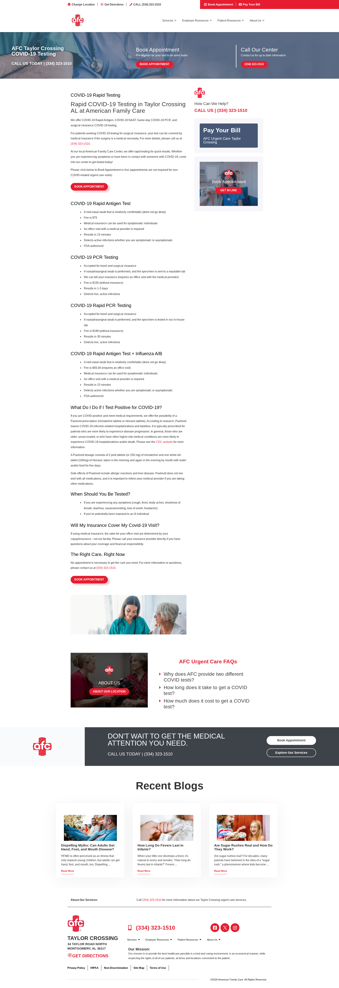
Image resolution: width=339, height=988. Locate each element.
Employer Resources (195, 20)
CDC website (164, 441)
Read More (67, 870)
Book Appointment (220, 4)
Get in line (228, 190)
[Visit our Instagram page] (235, 927)
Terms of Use (158, 967)
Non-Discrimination (116, 967)
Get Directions (114, 4)
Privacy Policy (76, 967)
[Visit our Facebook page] (214, 927)
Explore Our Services (291, 752)
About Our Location (109, 691)
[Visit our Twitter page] (225, 927)
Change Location (83, 4)
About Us (255, 20)
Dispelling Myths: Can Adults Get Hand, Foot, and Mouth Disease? (87, 847)
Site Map (138, 967)
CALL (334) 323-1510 (147, 4)
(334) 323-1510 (59, 63)
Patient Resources (229, 20)
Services (167, 20)
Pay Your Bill (251, 4)
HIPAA (94, 967)
